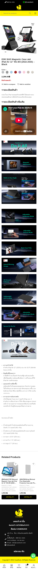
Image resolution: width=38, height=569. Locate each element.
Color (4, 70)
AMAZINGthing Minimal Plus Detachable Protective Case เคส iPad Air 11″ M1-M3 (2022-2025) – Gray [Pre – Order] (28, 481)
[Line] (33, 555)
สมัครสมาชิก (19, 551)
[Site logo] (19, 7)
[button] (10, 497)
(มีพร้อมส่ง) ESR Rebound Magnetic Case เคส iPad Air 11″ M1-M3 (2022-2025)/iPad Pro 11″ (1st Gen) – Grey (10, 481)
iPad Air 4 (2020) (11, 490)
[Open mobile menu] (35, 13)
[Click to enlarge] (5, 52)
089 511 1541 (11, 2)
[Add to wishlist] (15, 464)
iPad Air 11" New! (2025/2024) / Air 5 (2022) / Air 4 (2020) (9, 487)
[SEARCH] (30, 13)
